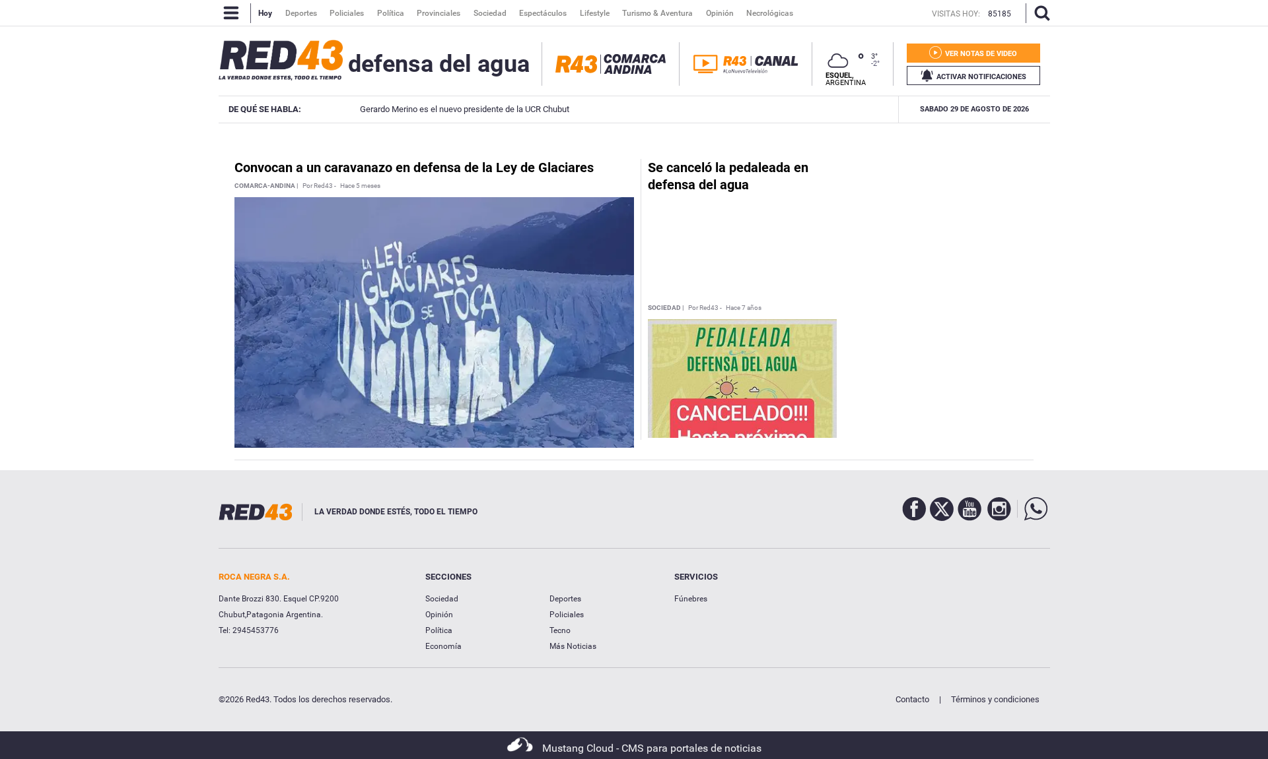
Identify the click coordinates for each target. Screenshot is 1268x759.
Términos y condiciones (995, 699)
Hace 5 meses (360, 186)
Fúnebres (690, 598)
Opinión (439, 614)
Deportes (565, 598)
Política (438, 630)
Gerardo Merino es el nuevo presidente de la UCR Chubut (455, 109)
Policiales (566, 614)
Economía (443, 646)
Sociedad (441, 598)
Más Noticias (572, 646)
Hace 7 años (743, 308)
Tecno (560, 630)
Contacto (912, 699)
